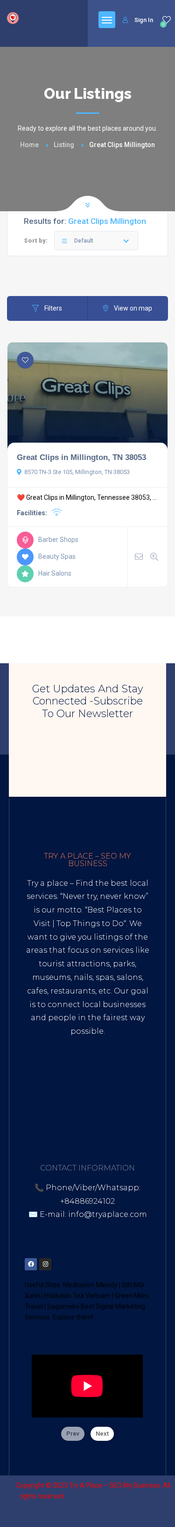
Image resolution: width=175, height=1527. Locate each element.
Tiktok (45, 1098)
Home (29, 144)
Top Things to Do (90, 923)
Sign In (143, 19)
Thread (129, 1112)
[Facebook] (31, 1264)
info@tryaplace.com (107, 1214)
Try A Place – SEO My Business (114, 1485)
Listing (64, 144)
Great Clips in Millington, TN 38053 (81, 457)
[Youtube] (103, 1264)
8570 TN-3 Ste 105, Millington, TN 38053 (77, 471)
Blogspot (120, 1098)
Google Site (87, 1112)
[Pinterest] (74, 1264)
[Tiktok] (89, 1264)
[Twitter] (60, 1264)
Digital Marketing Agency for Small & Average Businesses (83, 1072)
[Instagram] (45, 1264)
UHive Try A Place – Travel (88, 1125)
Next (102, 1433)
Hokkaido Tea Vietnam (77, 1295)
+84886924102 (87, 1201)
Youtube (79, 1098)
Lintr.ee (43, 1112)
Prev (72, 1433)
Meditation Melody (90, 1285)
